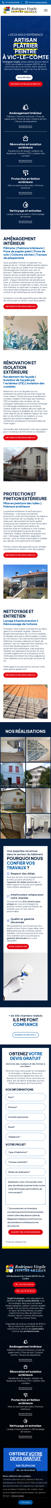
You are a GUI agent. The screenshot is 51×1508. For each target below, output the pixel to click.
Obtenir (38, 2)
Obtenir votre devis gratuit (25, 84)
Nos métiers (24, 77)
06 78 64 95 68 (13, 2)
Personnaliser (17, 1496)
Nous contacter (18, 946)
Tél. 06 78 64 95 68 (24, 1284)
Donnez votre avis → (25, 1035)
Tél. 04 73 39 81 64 (25, 1291)
